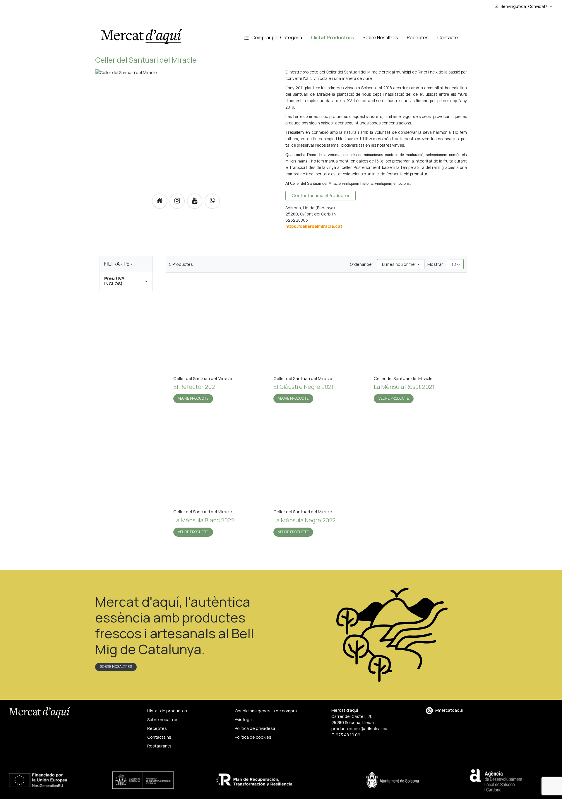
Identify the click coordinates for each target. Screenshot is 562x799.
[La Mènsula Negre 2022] (316, 461)
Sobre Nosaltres (380, 37)
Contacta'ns (159, 737)
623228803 (296, 220)
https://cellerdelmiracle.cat (313, 226)
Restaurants (159, 746)
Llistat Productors (332, 37)
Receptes (418, 37)
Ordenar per (361, 264)
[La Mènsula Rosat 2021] (416, 327)
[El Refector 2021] (216, 327)
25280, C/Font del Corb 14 (310, 214)
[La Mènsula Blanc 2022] (216, 461)
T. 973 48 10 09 (345, 735)
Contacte (447, 37)
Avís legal (244, 719)
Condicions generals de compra (266, 711)
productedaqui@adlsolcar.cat (360, 728)
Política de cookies (253, 737)
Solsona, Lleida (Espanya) (310, 208)
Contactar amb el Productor (320, 195)
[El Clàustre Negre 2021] (316, 327)
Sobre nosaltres (116, 666)
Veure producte (193, 398)
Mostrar (435, 264)
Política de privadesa (255, 728)
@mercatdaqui (448, 710)
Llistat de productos (167, 711)
